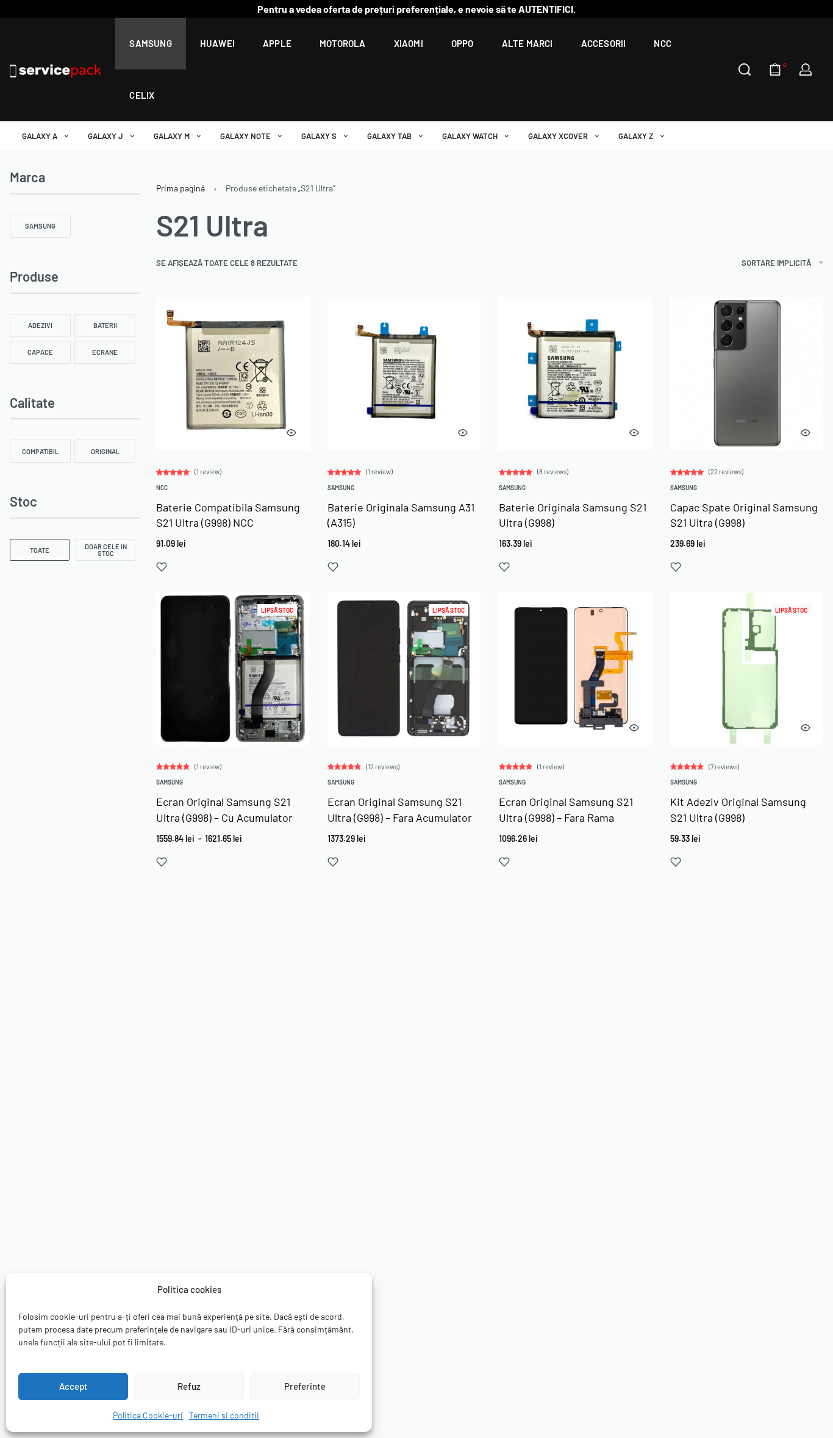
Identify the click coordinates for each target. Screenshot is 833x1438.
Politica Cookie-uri (148, 1415)
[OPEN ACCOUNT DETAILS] (805, 69)
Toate (39, 550)
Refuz (189, 1386)
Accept (73, 1386)
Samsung (340, 488)
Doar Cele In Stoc (106, 550)
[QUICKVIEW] (291, 432)
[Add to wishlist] (161, 566)
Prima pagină (180, 188)
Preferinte (305, 1386)
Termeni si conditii (224, 1415)
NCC (162, 488)
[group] (404, 373)
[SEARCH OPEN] (744, 69)
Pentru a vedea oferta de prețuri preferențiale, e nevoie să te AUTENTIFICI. (416, 9)
